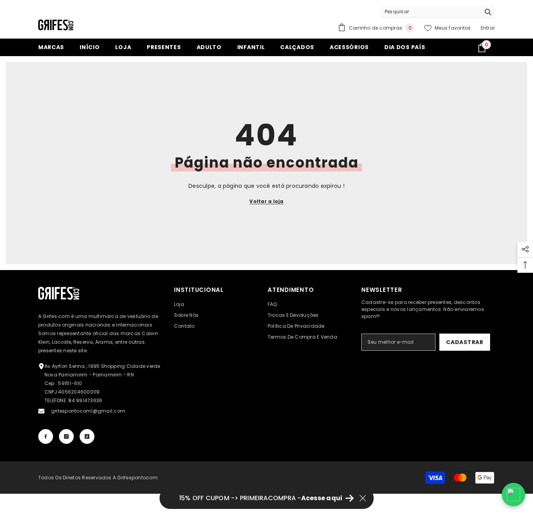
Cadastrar (464, 342)
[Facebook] (45, 436)
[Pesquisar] (438, 12)
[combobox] (430, 12)
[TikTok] (87, 436)
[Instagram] (66, 436)
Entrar (488, 28)
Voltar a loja (266, 201)
